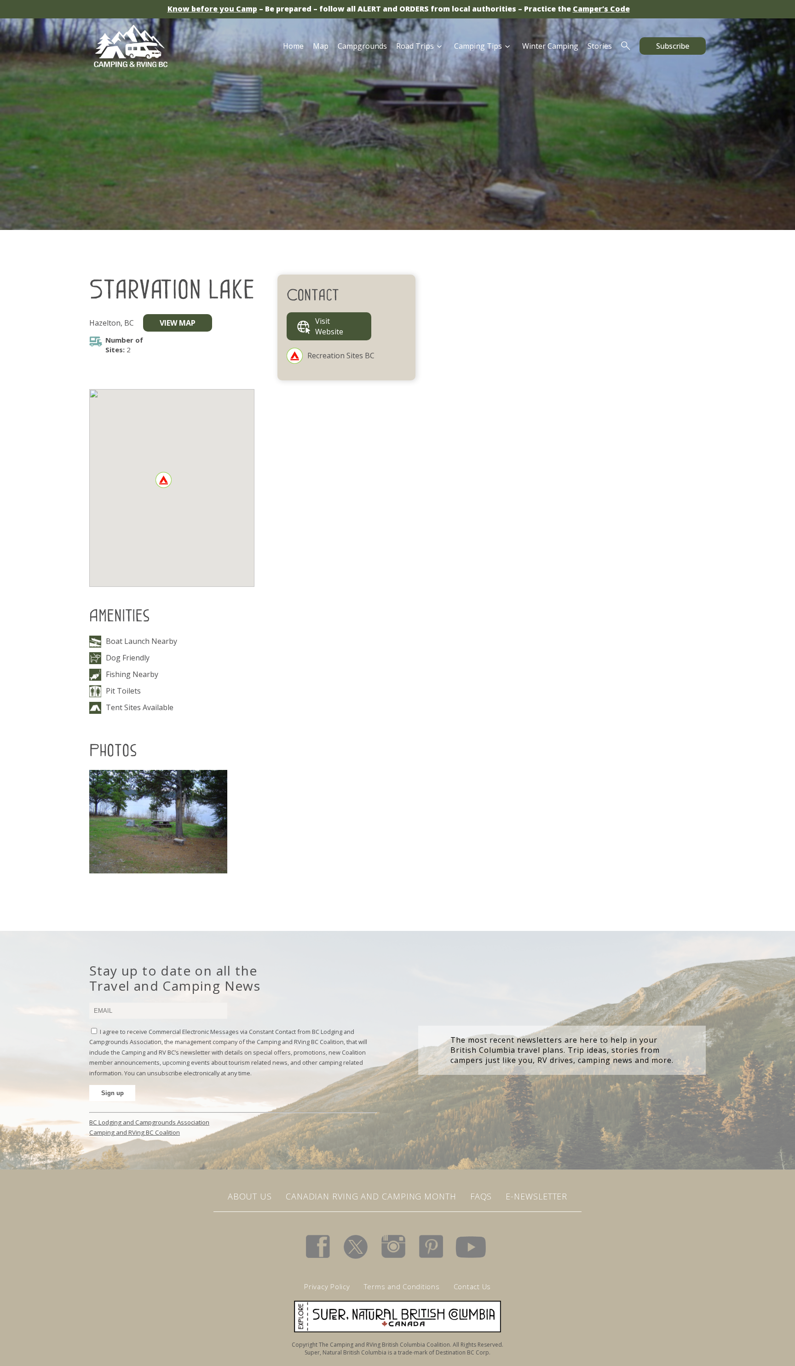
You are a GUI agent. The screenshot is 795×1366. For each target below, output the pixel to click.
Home (293, 46)
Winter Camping (550, 46)
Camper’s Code (601, 9)
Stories (600, 46)
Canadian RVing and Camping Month (371, 1196)
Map (320, 46)
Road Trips (415, 46)
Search (625, 46)
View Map (178, 323)
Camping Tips (478, 46)
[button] (164, 480)
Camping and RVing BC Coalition (134, 1132)
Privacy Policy (327, 1286)
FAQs (481, 1196)
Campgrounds (362, 46)
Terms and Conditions (402, 1286)
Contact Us (472, 1286)
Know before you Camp (212, 9)
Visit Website (329, 326)
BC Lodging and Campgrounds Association (149, 1122)
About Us (250, 1196)
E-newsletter (536, 1196)
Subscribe (672, 46)
